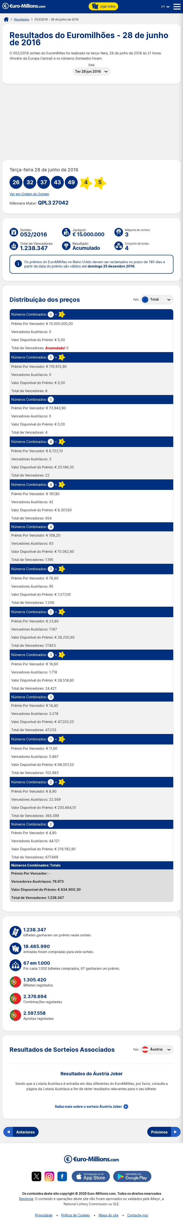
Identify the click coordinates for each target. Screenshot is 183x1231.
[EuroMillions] (23, 8)
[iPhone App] (91, 1177)
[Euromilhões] (6, 19)
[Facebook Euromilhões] (62, 1177)
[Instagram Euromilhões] (49, 1177)
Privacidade (43, 1215)
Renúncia (26, 1199)
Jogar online (107, 6)
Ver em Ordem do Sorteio (29, 194)
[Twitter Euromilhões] (36, 1177)
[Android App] (132, 1177)
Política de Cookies (75, 1215)
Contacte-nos (137, 1215)
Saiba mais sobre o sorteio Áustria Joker (88, 1106)
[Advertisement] (91, 121)
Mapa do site (108, 1215)
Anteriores (25, 1132)
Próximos (159, 1132)
